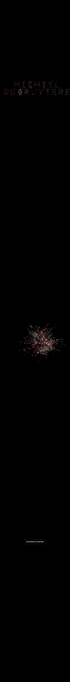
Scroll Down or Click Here (35, 542)
